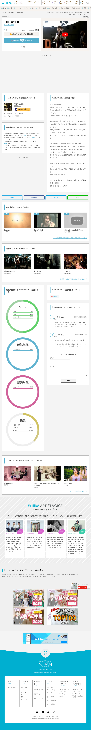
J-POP (17, 116)
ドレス (23, 694)
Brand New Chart (77, 694)
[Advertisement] (45, 73)
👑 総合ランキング (21, 34)
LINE (77, 197)
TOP (3, 12)
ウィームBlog (50, 690)
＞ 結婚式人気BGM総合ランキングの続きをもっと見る (70, 238)
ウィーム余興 (51, 704)
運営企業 (48, 716)
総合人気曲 (24, 687)
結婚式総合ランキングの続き (17, 207)
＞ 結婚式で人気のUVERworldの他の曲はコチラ (72, 279)
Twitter (12, 197)
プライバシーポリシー (38, 716)
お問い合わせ (55, 716)
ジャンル (23, 692)
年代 (22, 697)
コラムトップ (51, 687)
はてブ (56, 197)
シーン (23, 690)
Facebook (34, 197)
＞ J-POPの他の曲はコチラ (78, 491)
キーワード (24, 699)
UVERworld (10, 12)
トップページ (12, 687)
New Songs (62, 694)
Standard (61, 696)
